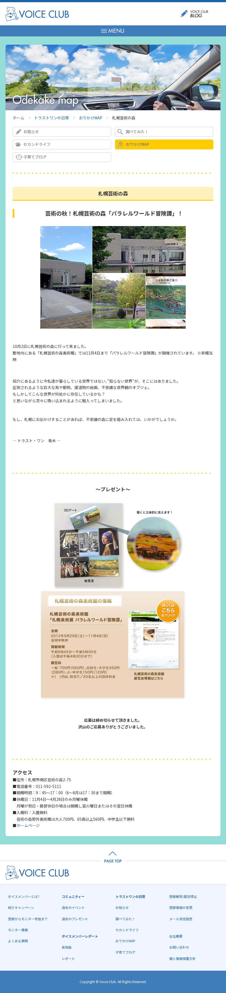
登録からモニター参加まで (28, 918)
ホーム (18, 117)
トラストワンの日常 (51, 117)
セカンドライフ (36, 144)
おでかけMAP (90, 117)
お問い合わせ (179, 947)
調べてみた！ (137, 131)
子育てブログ (35, 157)
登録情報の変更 (180, 907)
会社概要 (175, 936)
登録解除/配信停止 (183, 896)
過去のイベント (73, 907)
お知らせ (31, 131)
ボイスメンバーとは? (23, 896)
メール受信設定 (180, 918)
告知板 (67, 947)
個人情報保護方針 (182, 958)
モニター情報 (18, 929)
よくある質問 (18, 940)
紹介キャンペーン (21, 907)
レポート (68, 958)
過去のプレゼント (75, 918)
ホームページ (28, 825)
